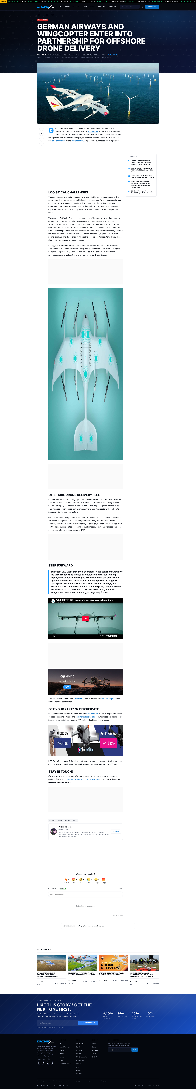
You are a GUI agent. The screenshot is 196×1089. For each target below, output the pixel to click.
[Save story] (41, 129)
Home (60, 6)
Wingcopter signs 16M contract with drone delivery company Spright (47, 974)
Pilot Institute (92, 714)
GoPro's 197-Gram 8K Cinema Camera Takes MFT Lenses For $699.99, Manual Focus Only (141, 162)
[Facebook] (43, 1063)
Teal (61, 1060)
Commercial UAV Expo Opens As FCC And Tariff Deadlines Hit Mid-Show (142, 170)
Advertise (95, 1050)
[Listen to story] (41, 139)
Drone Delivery (64, 820)
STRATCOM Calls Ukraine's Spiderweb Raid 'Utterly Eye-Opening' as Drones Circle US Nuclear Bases (140, 184)
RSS (157, 1085)
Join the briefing (88, 1023)
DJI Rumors (79, 1050)
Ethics (94, 1054)
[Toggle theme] (142, 7)
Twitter (70, 779)
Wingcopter (49, 15)
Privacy (137, 1085)
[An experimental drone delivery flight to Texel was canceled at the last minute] (144, 963)
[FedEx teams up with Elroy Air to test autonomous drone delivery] (82, 963)
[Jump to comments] (41, 144)
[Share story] (41, 134)
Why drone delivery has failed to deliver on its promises (111, 974)
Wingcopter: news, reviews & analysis (91, 926)
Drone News (80, 1043)
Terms (144, 1085)
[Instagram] (52, 1063)
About (94, 1043)
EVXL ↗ (94, 1057)
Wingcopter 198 (78, 141)
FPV (77, 1067)
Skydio (62, 1050)
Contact (94, 1047)
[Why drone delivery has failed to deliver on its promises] (113, 963)
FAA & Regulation (81, 1057)
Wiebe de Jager (107, 699)
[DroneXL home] (45, 6)
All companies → (65, 1064)
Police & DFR (80, 1060)
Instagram (96, 779)
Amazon (62, 1057)
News (67, 6)
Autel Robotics (65, 1047)
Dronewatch (79, 699)
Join (134, 1049)
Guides (93, 6)
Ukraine (78, 1064)
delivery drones (58, 141)
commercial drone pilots (86, 717)
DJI (61, 1043)
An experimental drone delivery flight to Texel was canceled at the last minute (141, 974)
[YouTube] (47, 1063)
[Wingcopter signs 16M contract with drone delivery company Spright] (51, 963)
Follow (116, 831)
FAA (85, 6)
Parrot (62, 1054)
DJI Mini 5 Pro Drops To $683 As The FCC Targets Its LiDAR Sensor (142, 192)
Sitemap (151, 1085)
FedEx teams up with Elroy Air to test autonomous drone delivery (81, 974)
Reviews (101, 6)
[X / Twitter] (38, 1063)
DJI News (76, 6)
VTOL (75, 820)
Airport (52, 820)
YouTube (87, 779)
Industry (112, 6)
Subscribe (152, 6)
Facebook (78, 779)
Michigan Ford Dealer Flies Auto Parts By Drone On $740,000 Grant (142, 176)
